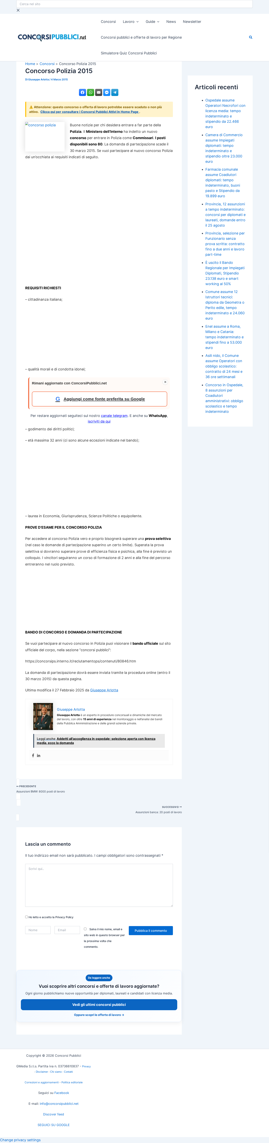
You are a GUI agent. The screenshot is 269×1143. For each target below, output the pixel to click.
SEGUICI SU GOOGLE (54, 1125)
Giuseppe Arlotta (104, 690)
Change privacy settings (20, 1140)
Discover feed (53, 1114)
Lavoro (128, 22)
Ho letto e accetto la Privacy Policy (50, 917)
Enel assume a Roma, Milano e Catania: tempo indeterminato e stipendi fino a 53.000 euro (224, 337)
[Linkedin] (38, 756)
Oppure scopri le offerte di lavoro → (99, 1015)
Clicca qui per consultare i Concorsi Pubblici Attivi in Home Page (89, 112)
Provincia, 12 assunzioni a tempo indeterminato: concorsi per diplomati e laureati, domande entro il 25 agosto (225, 214)
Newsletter (192, 22)
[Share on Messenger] (106, 92)
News (171, 22)
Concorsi (108, 22)
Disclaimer (42, 1071)
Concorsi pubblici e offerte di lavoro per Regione (141, 37)
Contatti (68, 1071)
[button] (136, 22)
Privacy (86, 1066)
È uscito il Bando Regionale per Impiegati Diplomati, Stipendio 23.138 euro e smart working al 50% (225, 273)
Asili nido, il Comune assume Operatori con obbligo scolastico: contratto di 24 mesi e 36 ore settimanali (223, 366)
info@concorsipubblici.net (59, 1104)
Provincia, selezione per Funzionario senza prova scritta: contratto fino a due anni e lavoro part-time (225, 244)
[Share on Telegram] (114, 92)
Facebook (61, 1093)
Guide (150, 22)
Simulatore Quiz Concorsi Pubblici (129, 53)
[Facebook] (33, 756)
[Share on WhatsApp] (90, 92)
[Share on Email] (98, 92)
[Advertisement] (99, 224)
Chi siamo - (57, 1071)
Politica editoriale (72, 1082)
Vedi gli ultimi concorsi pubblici (99, 1005)
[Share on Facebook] (82, 92)
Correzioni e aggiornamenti (42, 1082)
